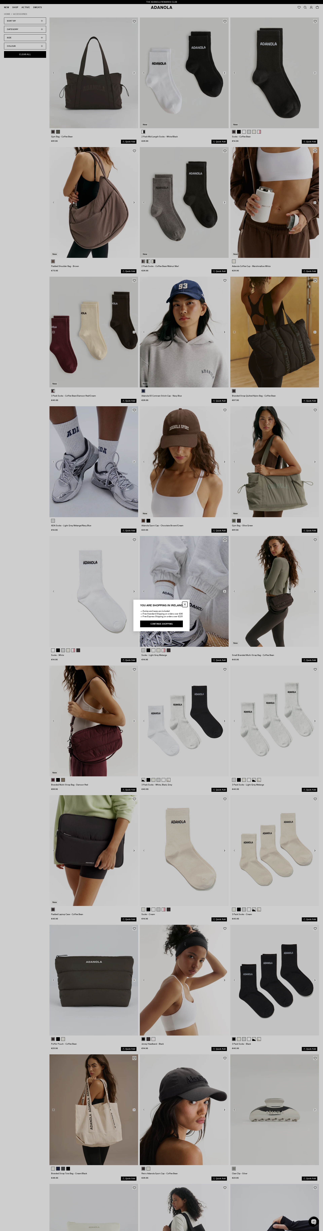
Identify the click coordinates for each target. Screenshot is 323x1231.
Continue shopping (162, 624)
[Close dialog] (185, 604)
